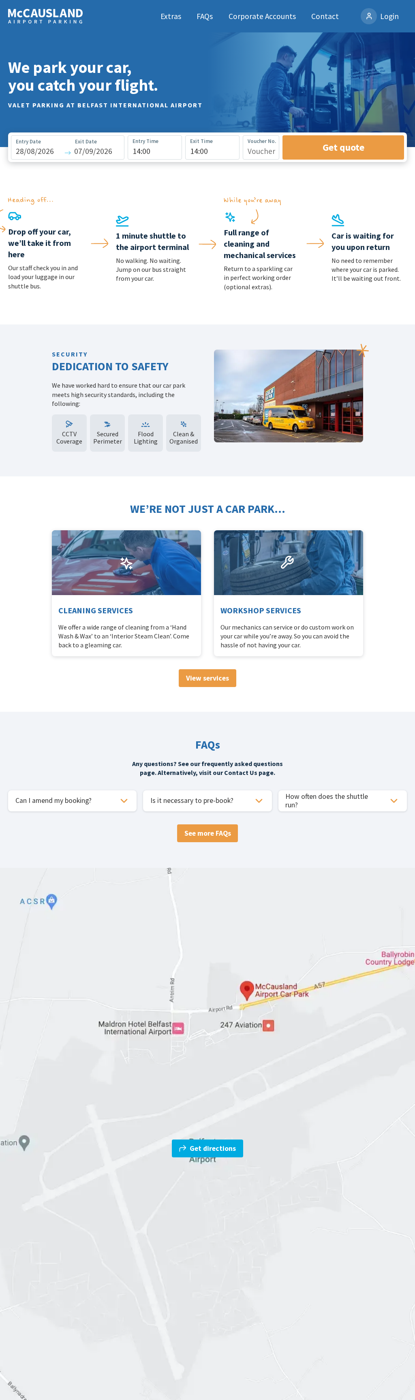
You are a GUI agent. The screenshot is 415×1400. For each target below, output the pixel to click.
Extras (170, 16)
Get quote (343, 147)
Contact (325, 16)
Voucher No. (262, 141)
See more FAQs (207, 833)
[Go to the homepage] (45, 16)
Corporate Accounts (262, 16)
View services (207, 678)
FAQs (205, 16)
